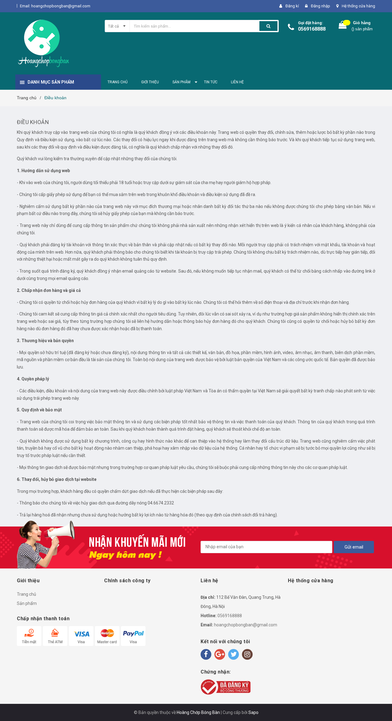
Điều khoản (33, 122)
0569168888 (312, 29)
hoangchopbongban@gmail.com (245, 624)
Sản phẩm (27, 603)
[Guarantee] (226, 686)
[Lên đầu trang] (381, 706)
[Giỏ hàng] (343, 26)
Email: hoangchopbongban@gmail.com (55, 6)
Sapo (253, 712)
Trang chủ (26, 594)
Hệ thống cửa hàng (358, 6)
